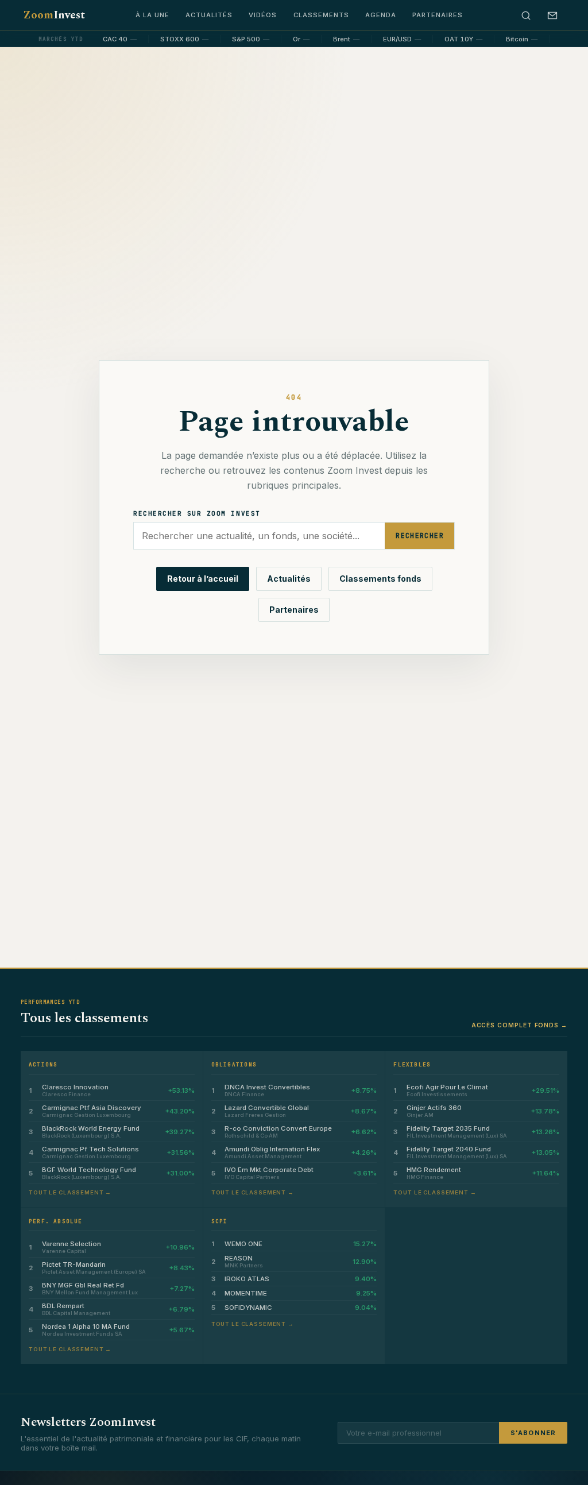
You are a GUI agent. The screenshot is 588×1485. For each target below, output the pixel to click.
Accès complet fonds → (519, 1025)
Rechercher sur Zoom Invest (197, 513)
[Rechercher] (526, 15)
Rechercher (420, 535)
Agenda (380, 15)
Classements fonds (380, 578)
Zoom (54, 15)
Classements (321, 15)
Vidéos (263, 15)
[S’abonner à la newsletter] (552, 15)
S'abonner (533, 1433)
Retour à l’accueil (202, 578)
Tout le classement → (70, 1192)
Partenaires (437, 15)
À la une (152, 15)
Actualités (209, 15)
